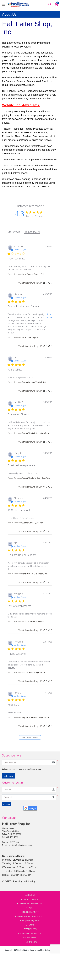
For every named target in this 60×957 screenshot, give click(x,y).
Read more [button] (49, 316)
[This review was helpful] (44, 282)
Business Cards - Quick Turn (32, 523)
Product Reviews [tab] (32, 231)
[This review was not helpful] (49, 282)
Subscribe (8, 776)
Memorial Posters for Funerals (33, 621)
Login (7, 804)
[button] (53, 797)
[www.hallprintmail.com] (18, 4)
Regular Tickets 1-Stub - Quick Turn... (36, 433)
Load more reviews (30, 737)
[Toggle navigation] (4, 4)
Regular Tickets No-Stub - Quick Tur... (36, 478)
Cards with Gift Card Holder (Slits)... (35, 574)
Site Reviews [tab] (14, 231)
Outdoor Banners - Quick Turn (33, 672)
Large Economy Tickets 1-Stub (33, 274)
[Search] (50, 4)
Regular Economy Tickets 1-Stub (34, 382)
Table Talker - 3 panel (30, 337)
